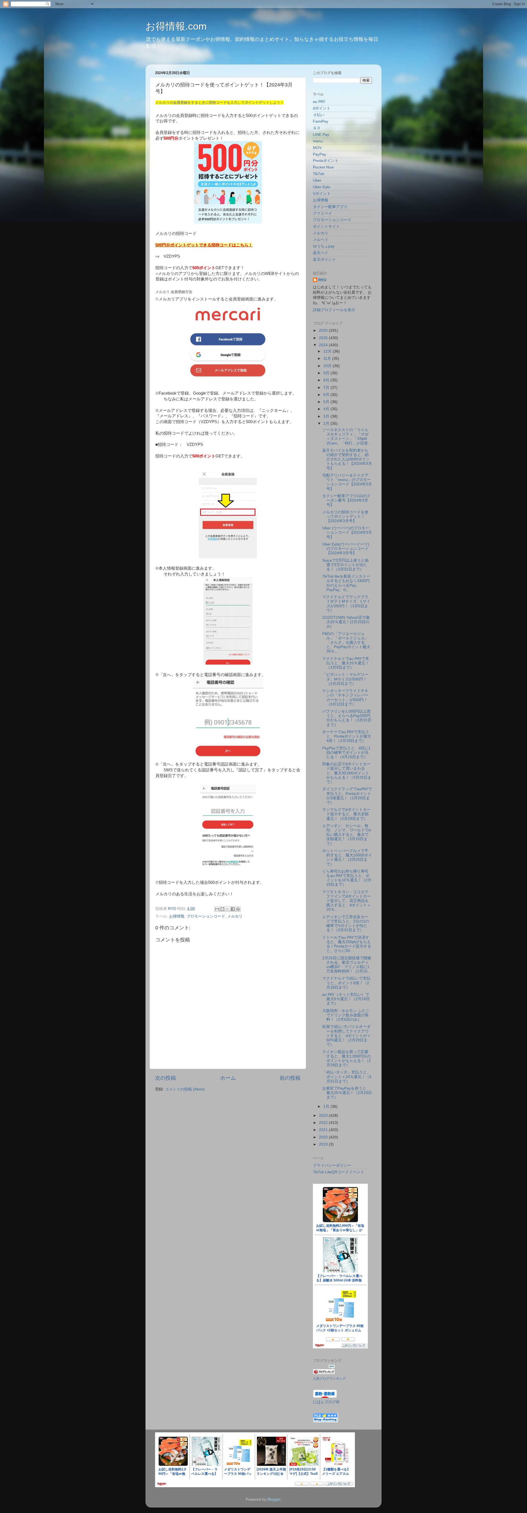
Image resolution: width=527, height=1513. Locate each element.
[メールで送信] (217, 909)
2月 (326, 423)
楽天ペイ (320, 253)
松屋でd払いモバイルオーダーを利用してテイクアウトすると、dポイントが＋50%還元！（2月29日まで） (346, 1036)
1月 (326, 1106)
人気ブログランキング (329, 1378)
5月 (326, 402)
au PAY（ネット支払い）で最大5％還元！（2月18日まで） (346, 998)
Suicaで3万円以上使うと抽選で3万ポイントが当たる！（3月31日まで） (345, 564)
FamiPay (320, 121)
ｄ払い (318, 115)
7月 (326, 388)
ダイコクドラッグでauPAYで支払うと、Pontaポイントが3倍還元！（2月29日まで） (347, 796)
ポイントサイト (326, 226)
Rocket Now (323, 167)
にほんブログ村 (326, 1402)
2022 (324, 1123)
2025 (324, 338)
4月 (326, 409)
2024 (324, 345)
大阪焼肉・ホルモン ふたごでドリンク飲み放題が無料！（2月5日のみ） (345, 1015)
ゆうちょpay (324, 246)
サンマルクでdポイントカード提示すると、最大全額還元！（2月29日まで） (346, 814)
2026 (324, 330)
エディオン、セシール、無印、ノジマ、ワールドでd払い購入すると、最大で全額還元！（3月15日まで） (346, 835)
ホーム (228, 1078)
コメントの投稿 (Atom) (185, 1089)
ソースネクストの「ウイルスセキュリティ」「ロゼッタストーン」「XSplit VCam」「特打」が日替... (346, 436)
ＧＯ (317, 128)
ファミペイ (322, 213)
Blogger (274, 1499)
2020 (324, 1137)
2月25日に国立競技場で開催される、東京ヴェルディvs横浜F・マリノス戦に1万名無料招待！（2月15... (346, 965)
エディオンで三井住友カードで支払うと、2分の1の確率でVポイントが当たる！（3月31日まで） (345, 923)
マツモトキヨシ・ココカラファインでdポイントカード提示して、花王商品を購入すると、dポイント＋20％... (346, 901)
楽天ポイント (324, 259)
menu (318, 141)
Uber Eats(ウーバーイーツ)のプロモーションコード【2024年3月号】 (345, 548)
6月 (326, 395)
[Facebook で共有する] (233, 909)
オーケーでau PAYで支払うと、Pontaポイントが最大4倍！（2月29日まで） (346, 736)
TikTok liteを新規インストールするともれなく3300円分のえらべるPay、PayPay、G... (346, 583)
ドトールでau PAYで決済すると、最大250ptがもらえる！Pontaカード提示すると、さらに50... (346, 944)
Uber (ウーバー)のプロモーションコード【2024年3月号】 (347, 532)
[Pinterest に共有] (238, 909)
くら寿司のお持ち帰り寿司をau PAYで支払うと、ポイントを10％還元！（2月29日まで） (346, 878)
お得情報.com (176, 26)
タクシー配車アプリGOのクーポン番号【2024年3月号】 (346, 500)
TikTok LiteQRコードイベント (338, 1172)
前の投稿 (290, 1078)
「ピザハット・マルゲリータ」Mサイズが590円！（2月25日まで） (345, 679)
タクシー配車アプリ (330, 207)
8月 (326, 380)
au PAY (319, 102)
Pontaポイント (325, 161)
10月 (328, 366)
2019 (324, 1144)
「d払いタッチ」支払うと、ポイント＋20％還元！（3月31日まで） (346, 1076)
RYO (322, 280)
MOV (317, 148)
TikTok (318, 174)
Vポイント (322, 194)
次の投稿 (165, 1078)
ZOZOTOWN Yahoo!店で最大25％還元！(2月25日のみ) (346, 621)
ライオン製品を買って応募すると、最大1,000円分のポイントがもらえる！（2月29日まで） (346, 1058)
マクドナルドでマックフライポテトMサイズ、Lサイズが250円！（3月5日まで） (346, 603)
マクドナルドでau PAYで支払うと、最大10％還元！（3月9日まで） (345, 663)
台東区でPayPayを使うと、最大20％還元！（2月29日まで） (347, 1092)
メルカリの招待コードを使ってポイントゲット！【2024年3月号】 (345, 516)
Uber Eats (321, 187)
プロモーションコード (206, 916)
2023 (324, 1115)
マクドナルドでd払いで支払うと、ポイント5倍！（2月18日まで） (346, 982)
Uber (317, 180)
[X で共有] (227, 909)
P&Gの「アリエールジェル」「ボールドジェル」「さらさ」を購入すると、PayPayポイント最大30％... (346, 643)
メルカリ (235, 916)
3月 (326, 416)
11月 (327, 358)
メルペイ (320, 240)
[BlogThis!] (222, 909)
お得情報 (176, 916)
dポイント (321, 108)
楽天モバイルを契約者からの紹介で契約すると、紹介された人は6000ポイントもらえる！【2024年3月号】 (347, 459)
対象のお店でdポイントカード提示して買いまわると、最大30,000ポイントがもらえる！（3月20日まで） (346, 773)
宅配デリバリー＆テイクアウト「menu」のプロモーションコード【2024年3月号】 (347, 482)
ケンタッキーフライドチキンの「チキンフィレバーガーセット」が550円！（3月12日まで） (345, 697)
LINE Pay (321, 135)
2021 (324, 1130)
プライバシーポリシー (332, 1165)
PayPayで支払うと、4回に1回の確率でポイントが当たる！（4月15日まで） (346, 752)
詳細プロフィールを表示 (334, 310)
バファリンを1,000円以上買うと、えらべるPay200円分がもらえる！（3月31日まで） (346, 718)
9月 (326, 373)
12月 (328, 351)
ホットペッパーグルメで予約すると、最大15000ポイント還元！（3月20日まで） (347, 857)
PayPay (319, 154)
